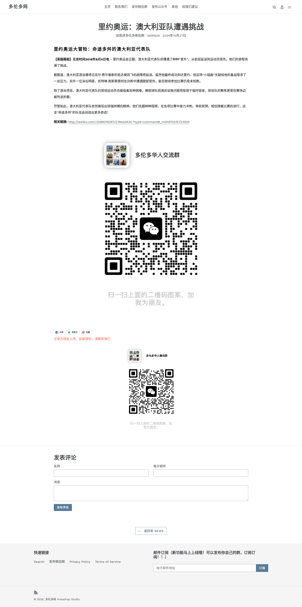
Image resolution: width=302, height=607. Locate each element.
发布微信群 (57, 562)
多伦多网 (18, 6)
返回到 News (153, 531)
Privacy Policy (80, 562)
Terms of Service (108, 562)
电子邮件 (159, 466)
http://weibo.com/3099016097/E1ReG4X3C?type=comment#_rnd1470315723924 (129, 122)
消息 (57, 482)
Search (39, 562)
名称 (57, 466)
